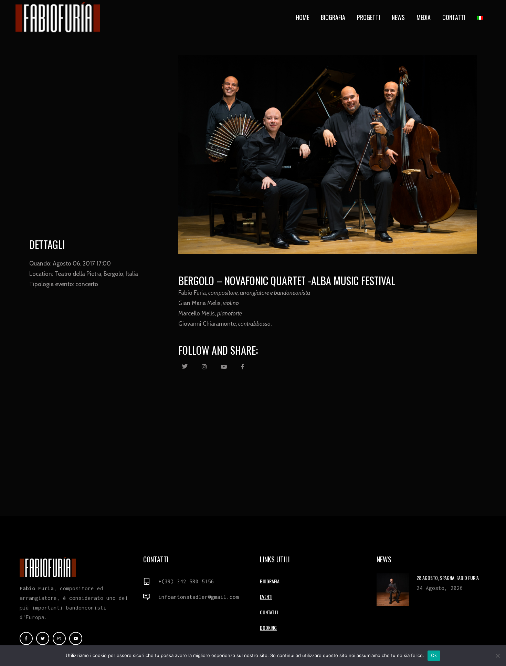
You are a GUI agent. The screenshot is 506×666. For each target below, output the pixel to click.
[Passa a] (481, 17)
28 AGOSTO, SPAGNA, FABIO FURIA (448, 577)
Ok (434, 655)
